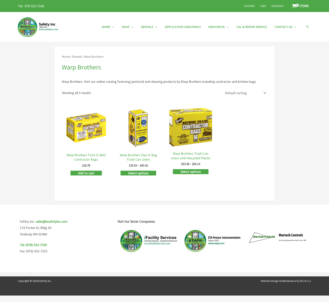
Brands (77, 57)
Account (249, 6)
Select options (138, 173)
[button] (307, 27)
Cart (263, 6)
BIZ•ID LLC (305, 281)
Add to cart (86, 173)
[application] (112, 26)
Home (66, 57)
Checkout (278, 6)
